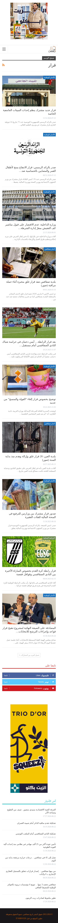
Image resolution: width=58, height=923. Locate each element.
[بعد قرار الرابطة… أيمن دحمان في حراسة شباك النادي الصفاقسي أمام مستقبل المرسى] (29, 322)
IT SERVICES (21, 918)
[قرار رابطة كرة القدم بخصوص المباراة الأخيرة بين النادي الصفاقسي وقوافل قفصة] (29, 551)
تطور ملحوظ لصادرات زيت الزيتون (41, 898)
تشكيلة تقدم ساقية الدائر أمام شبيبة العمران (36, 823)
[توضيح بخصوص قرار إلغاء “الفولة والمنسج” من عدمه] (29, 380)
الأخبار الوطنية (49, 77)
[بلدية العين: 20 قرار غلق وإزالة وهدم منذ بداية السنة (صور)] (29, 437)
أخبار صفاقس (50, 249)
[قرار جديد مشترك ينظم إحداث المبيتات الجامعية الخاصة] (29, 91)
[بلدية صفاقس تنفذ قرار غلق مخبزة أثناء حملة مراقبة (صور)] (29, 262)
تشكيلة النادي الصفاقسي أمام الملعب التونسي (36, 834)
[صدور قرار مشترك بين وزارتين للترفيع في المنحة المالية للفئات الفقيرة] (29, 494)
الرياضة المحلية (49, 309)
